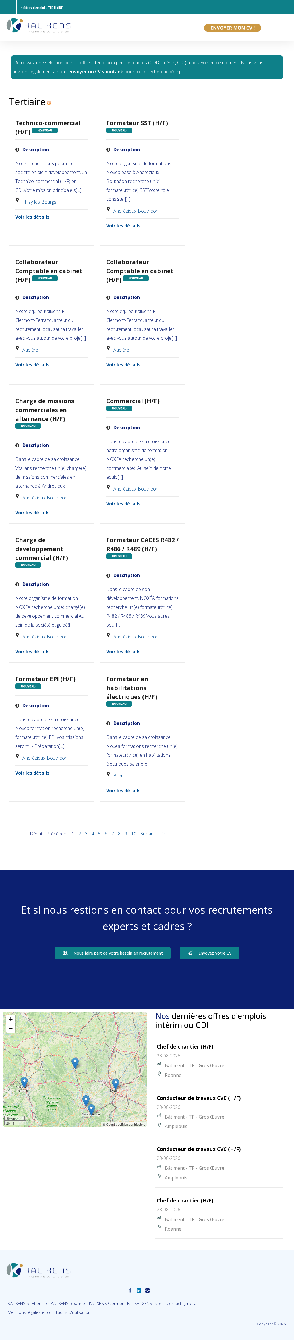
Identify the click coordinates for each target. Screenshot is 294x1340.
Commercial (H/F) (133, 401)
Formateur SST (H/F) (137, 123)
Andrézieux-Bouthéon (135, 211)
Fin (162, 834)
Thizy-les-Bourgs (39, 202)
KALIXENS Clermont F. (109, 1303)
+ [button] (11, 1019)
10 (133, 834)
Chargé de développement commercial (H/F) (41, 549)
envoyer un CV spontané (95, 71)
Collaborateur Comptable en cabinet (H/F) (48, 271)
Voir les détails (32, 217)
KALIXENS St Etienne (27, 1303)
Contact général (182, 1303)
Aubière (30, 350)
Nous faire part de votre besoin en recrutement (118, 953)
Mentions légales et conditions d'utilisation (49, 1312)
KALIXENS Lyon (148, 1303)
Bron (118, 776)
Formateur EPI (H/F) (45, 679)
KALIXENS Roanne (68, 1303)
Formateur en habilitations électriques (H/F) (131, 688)
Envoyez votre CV (215, 953)
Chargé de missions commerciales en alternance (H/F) (44, 410)
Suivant (147, 834)
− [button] (11, 1028)
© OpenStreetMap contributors (124, 1124)
